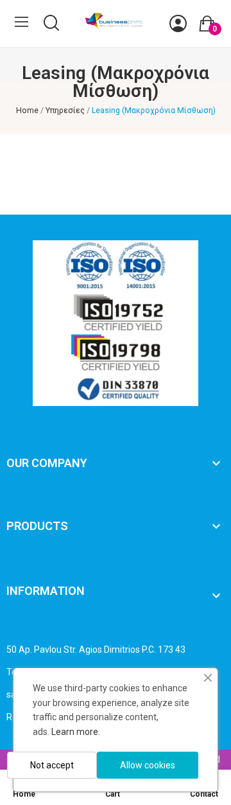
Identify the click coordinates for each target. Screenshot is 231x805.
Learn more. (75, 732)
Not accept (52, 765)
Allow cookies (147, 765)
